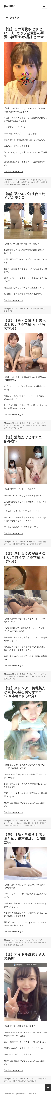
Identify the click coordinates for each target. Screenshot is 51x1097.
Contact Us (32, 1094)
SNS (5, 311)
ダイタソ (11, 182)
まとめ (38, 180)
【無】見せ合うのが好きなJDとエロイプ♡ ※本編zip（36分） (25, 557)
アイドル (32, 1079)
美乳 (25, 823)
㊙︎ (15, 425)
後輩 (5, 182)
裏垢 (44, 1079)
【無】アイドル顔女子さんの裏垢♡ (25, 956)
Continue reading (13, 171)
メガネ (42, 308)
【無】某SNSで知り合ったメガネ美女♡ (24, 195)
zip (5, 425)
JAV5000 (9, 6)
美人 (18, 823)
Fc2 (23, 180)
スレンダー (12, 823)
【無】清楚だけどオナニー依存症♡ (25, 439)
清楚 (44, 542)
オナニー (32, 542)
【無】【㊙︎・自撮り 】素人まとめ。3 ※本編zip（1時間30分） (25, 324)
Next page (48, 1087)
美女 (34, 308)
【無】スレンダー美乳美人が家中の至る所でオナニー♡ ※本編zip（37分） (25, 692)
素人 (30, 423)
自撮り (37, 423)
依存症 (39, 544)
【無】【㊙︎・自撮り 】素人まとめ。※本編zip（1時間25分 (25, 838)
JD (36, 676)
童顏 (27, 184)
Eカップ (44, 180)
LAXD (31, 180)
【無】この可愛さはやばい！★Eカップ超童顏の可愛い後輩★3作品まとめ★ (24, 33)
